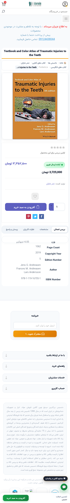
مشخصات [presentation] (44, 229)
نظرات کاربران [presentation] (28, 229)
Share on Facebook (41, 216)
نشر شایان (50, 184)
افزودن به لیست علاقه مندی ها (35, 196)
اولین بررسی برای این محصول (52, 153)
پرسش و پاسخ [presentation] (12, 229)
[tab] (59, 229)
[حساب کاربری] (65, 4)
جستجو (3, 11)
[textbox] (38, 11)
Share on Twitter (35, 216)
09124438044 (47, 39)
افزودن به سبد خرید (16, 498)
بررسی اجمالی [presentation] (59, 229)
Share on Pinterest (28, 216)
